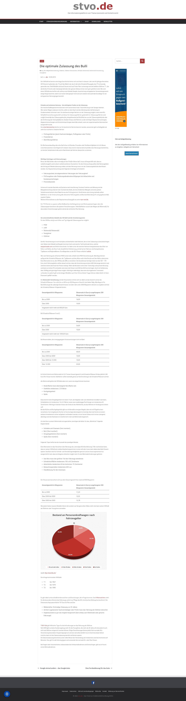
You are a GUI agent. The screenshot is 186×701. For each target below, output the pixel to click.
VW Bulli (80, 70)
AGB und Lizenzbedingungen (86, 691)
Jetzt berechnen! (132, 153)
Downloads (96, 21)
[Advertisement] (93, 38)
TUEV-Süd (44, 625)
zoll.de (89, 251)
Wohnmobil (86, 70)
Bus (42, 70)
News (41, 61)
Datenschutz (73, 691)
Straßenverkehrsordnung (56, 21)
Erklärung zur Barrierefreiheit (116, 691)
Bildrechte (98, 691)
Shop (87, 21)
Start (41, 21)
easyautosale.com (46, 246)
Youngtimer (43, 73)
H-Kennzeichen (100, 597)
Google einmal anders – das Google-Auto (55, 668)
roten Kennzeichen (49, 127)
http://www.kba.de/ (50, 573)
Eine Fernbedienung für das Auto (98, 668)
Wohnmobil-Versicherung (96, 70)
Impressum (65, 691)
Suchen (142, 61)
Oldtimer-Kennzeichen (71, 70)
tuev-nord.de (84, 199)
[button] (81, 21)
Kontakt (104, 691)
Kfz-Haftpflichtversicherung (51, 70)
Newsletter (108, 21)
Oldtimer (61, 70)
